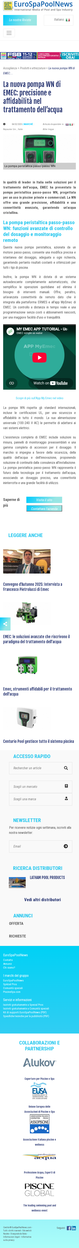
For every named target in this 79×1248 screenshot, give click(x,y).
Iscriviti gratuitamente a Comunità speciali (26, 1008)
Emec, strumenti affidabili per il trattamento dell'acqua (37, 691)
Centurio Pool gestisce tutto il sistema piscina (38, 741)
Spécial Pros (10, 984)
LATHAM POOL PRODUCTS (47, 877)
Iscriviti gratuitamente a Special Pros (23, 1004)
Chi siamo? (9, 967)
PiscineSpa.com (11, 991)
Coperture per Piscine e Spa (39, 1078)
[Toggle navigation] (9, 33)
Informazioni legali (11, 1237)
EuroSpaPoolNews (13, 980)
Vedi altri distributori (42, 899)
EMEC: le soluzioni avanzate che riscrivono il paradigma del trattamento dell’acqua (36, 639)
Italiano (59, 20)
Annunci (7, 963)
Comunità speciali (13, 988)
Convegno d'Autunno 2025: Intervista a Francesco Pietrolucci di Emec (32, 587)
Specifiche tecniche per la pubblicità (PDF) (26, 1016)
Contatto (8, 960)
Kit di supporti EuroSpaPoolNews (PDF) (25, 1012)
